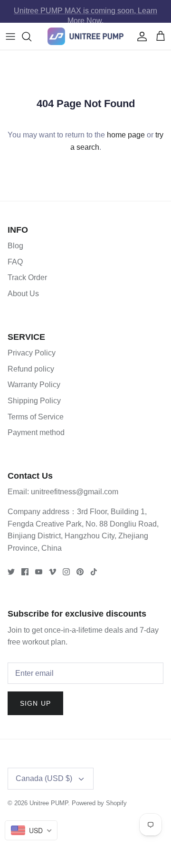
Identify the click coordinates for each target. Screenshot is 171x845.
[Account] (139, 36)
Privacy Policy (32, 353)
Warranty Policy (34, 385)
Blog (15, 246)
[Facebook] (24, 571)
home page (126, 135)
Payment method (36, 432)
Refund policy (31, 369)
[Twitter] (11, 571)
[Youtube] (38, 571)
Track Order (27, 277)
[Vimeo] (52, 571)
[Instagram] (66, 571)
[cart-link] (160, 36)
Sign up (35, 703)
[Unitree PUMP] (86, 36)
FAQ (15, 262)
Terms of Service (36, 417)
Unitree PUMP (48, 803)
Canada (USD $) (44, 778)
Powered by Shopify (99, 803)
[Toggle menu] (10, 36)
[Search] (31, 36)
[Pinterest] (80, 571)
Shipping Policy (34, 401)
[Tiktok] (93, 571)
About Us (23, 294)
